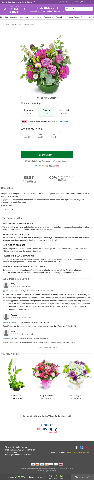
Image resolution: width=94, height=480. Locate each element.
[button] (87, 470)
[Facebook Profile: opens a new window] (76, 447)
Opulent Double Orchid (27, 322)
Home (7, 24)
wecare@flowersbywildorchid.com (18, 454)
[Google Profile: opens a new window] (82, 447)
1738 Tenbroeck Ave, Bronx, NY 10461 (20, 450)
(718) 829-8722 (11, 452)
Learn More (63, 121)
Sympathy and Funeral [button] (53, 17)
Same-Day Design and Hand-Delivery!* (18, 1)
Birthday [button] (35, 17)
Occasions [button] (23, 17)
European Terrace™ (26, 338)
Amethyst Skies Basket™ (28, 291)
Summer (13, 17)
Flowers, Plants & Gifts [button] (75, 17)
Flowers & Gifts (16, 24)
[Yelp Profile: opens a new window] (87, 447)
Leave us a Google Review (77, 452)
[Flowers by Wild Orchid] (16, 9)
